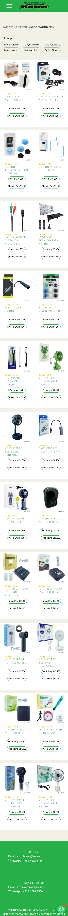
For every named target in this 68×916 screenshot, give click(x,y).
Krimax (60, 914)
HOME (5, 27)
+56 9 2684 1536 (33, 891)
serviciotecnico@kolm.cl (31, 887)
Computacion (18, 27)
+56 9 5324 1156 (33, 860)
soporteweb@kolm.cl (29, 856)
